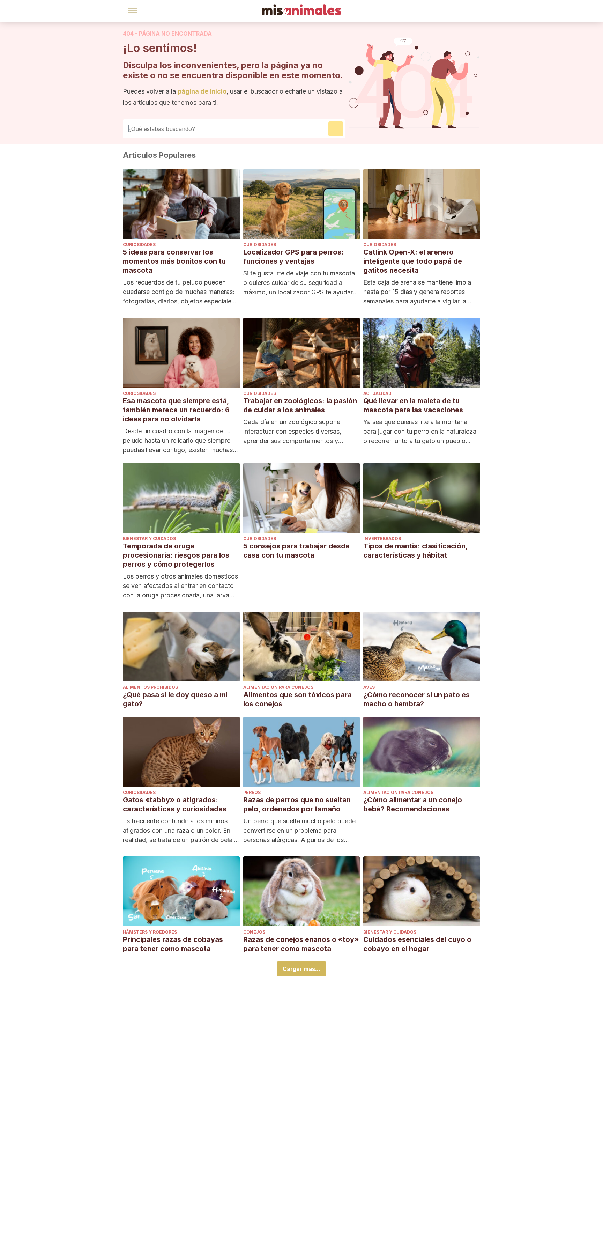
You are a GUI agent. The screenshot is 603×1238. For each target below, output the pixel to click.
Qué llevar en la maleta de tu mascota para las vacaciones (413, 405)
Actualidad (377, 393)
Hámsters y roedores (150, 932)
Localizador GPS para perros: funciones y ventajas (293, 256)
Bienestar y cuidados (149, 538)
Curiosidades (139, 244)
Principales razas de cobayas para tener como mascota (173, 944)
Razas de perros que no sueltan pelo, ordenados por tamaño (297, 804)
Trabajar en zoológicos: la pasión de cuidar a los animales (300, 405)
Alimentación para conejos (278, 687)
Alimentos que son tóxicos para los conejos (297, 699)
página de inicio (202, 91)
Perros (252, 792)
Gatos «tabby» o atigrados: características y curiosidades (174, 804)
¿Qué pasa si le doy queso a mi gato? (175, 699)
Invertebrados (382, 538)
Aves (369, 687)
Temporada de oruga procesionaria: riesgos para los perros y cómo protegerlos (176, 555)
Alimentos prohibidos (150, 687)
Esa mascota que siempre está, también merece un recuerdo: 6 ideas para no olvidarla (176, 410)
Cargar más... (301, 968)
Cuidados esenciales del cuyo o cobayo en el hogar (417, 944)
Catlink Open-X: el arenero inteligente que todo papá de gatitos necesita (412, 261)
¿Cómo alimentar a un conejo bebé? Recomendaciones (412, 804)
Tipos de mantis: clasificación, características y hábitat (415, 550)
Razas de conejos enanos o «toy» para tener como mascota (301, 944)
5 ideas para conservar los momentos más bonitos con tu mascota (174, 261)
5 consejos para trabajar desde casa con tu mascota (296, 550)
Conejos (254, 932)
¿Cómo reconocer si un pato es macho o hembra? (416, 699)
